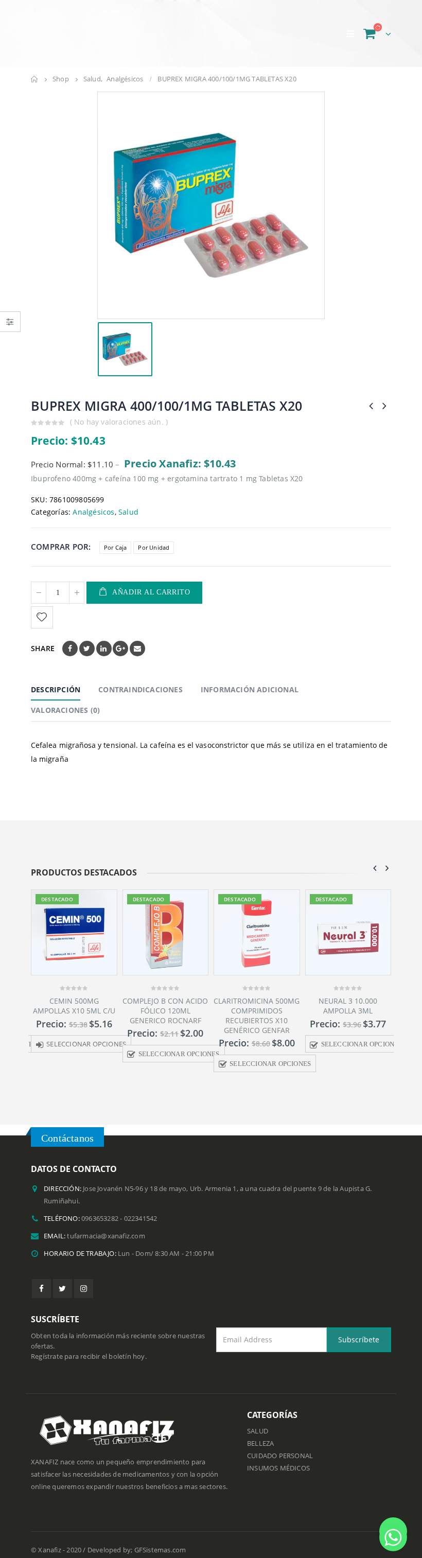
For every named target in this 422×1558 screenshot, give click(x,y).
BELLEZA (260, 1432)
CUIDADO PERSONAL (280, 1445)
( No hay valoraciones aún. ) (119, 411)
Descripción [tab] (55, 679)
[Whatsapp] (393, 1531)
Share (43, 638)
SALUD (257, 1420)
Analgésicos (93, 501)
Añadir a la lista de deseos (43, 607)
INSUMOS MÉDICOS (278, 1457)
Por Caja (115, 537)
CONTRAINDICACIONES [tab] (140, 679)
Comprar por (60, 536)
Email (137, 638)
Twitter (87, 638)
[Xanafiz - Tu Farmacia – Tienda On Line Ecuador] (87, 28)
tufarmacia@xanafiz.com (106, 1225)
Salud (128, 501)
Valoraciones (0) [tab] (65, 700)
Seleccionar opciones (86, 1033)
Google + (120, 638)
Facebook (70, 638)
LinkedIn (104, 638)
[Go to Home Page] (34, 68)
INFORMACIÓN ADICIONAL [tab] (249, 679)
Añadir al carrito (151, 582)
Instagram (83, 1277)
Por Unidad (153, 537)
